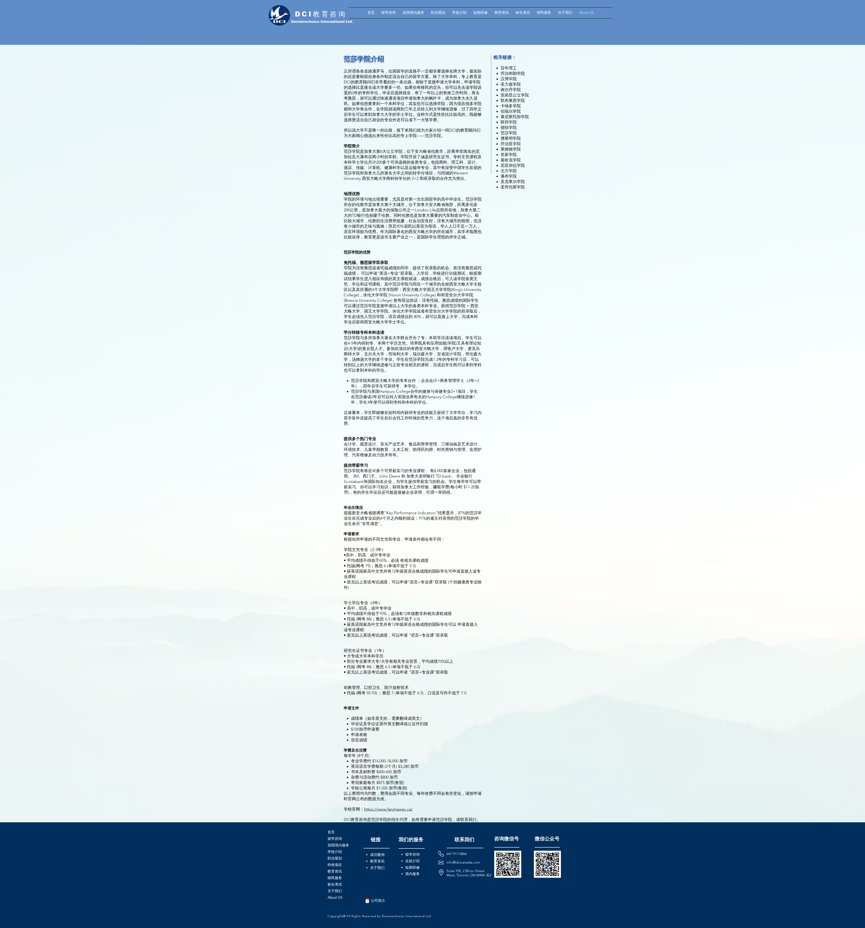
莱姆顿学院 (511, 149)
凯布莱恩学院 (513, 100)
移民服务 (335, 877)
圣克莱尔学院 (513, 181)
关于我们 (335, 891)
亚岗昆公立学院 (515, 95)
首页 (331, 832)
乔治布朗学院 (513, 73)
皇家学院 (509, 154)
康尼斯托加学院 (515, 116)
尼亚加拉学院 (513, 165)
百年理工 (509, 68)
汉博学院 (509, 78)
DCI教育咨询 (321, 14)
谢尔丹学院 (511, 89)
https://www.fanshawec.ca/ (388, 809)
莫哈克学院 (511, 160)
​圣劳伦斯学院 (513, 187)
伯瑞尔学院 (511, 111)
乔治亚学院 (511, 143)
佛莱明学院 (511, 138)
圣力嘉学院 (511, 84)
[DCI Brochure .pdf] (367, 901)
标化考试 (335, 884)
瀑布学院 (509, 176)
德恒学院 (509, 127)
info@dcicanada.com (463, 862)
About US (335, 897)
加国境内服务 (338, 845)
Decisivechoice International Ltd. (322, 21)
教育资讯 (335, 871)
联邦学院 (509, 122)
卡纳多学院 (511, 105)
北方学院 (509, 170)
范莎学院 (509, 132)
